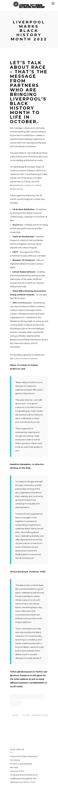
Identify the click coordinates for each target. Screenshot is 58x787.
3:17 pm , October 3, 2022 (35, 715)
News (15, 715)
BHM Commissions (22, 303)
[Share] (13, 697)
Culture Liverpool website (25, 358)
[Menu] (53, 3)
